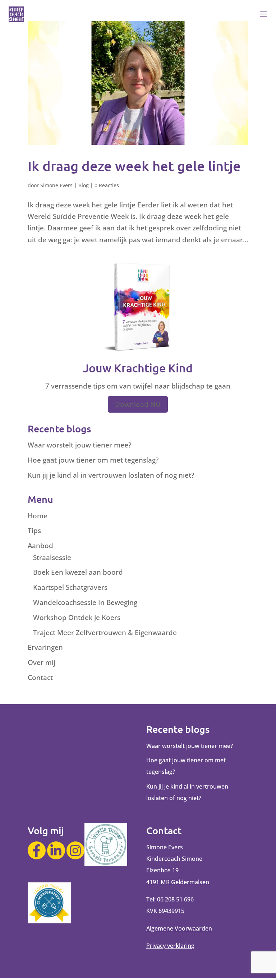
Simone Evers (56, 185)
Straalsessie (52, 557)
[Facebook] (37, 850)
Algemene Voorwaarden (179, 928)
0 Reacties (107, 185)
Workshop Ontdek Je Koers (76, 617)
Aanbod (40, 545)
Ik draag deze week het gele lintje (134, 165)
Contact (40, 677)
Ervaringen (45, 647)
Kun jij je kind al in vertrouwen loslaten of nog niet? (111, 475)
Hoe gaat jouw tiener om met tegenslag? (93, 460)
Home (37, 515)
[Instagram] (75, 850)
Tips (34, 530)
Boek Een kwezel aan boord (78, 572)
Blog (83, 185)
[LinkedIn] (56, 850)
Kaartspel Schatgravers (70, 587)
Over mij (41, 662)
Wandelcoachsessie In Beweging (85, 602)
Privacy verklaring (170, 946)
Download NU (138, 404)
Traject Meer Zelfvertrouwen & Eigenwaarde (105, 632)
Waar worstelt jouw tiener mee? (79, 445)
